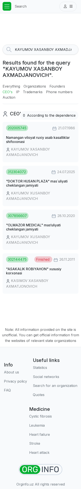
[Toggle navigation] (7, 6)
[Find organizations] (40, 469)
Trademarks (33, 92)
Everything (11, 86)
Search (21, 6)
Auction (9, 97)
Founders (57, 86)
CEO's (8, 92)
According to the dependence (51, 115)
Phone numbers (59, 92)
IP (17, 92)
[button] (68, 6)
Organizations (35, 86)
